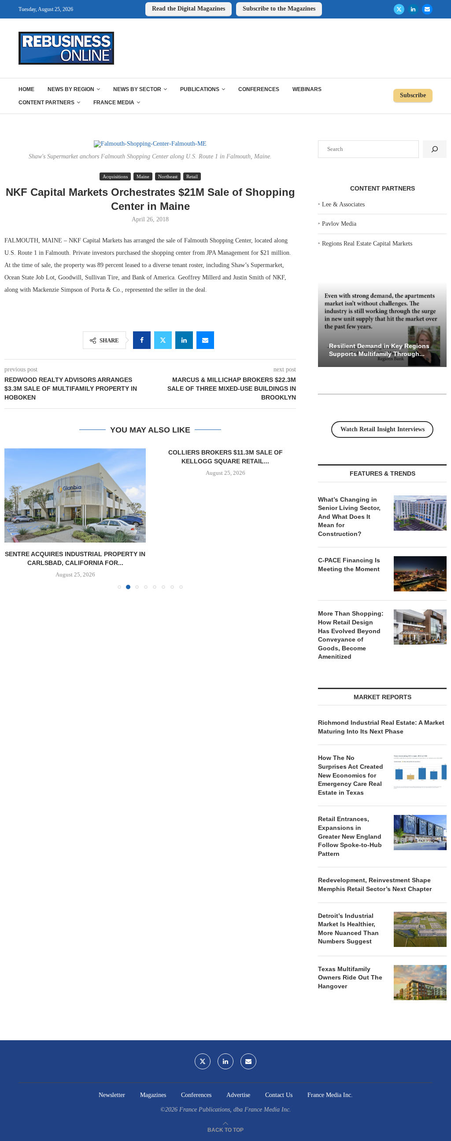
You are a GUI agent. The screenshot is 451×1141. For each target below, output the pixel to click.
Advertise (238, 1095)
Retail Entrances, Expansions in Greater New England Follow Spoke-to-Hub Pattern (350, 836)
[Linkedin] (413, 9)
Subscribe (413, 95)
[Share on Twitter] (163, 340)
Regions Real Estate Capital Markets (367, 243)
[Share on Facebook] (142, 340)
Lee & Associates (343, 204)
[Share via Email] (205, 340)
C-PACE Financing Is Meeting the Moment (349, 564)
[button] (16, 518)
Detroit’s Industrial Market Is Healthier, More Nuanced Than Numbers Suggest (348, 928)
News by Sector (137, 89)
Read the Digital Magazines (188, 8)
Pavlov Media (339, 223)
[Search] (435, 149)
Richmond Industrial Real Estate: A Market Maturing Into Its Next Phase (381, 727)
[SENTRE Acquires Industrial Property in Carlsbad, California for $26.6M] (75, 495)
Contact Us (278, 1095)
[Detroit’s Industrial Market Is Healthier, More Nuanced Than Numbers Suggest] (420, 929)
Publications (199, 89)
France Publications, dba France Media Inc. (235, 1109)
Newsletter (112, 1095)
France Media (113, 102)
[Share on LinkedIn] (184, 340)
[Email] (427, 9)
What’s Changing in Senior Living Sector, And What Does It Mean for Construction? (349, 516)
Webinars (307, 89)
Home (26, 89)
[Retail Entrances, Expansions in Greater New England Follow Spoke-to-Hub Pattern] (420, 832)
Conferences (258, 89)
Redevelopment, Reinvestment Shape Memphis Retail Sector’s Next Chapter (375, 884)
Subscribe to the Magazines (279, 8)
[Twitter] (399, 9)
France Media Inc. (330, 1095)
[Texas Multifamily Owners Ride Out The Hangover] (420, 982)
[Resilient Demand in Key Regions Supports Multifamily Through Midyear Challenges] (382, 324)
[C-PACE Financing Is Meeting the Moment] (420, 573)
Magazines (153, 1095)
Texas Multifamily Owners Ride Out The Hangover (350, 977)
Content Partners (46, 102)
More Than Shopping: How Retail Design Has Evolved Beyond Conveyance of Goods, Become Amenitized (351, 635)
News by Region (71, 89)
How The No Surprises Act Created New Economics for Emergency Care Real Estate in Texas (350, 775)
